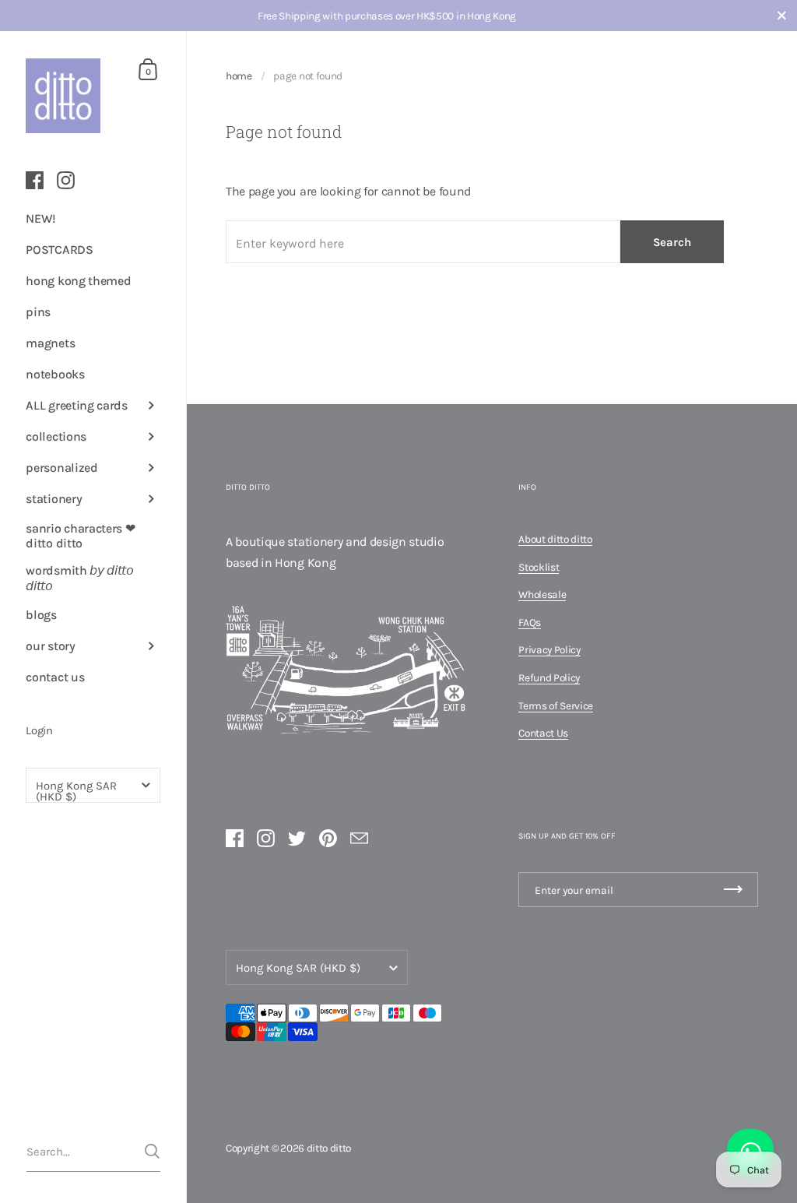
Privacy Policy (549, 649)
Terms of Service (555, 705)
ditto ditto (329, 1147)
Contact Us (543, 732)
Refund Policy (549, 677)
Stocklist (538, 567)
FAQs (529, 622)
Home (239, 75)
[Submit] (152, 1151)
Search (672, 242)
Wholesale (542, 594)
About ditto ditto (555, 539)
